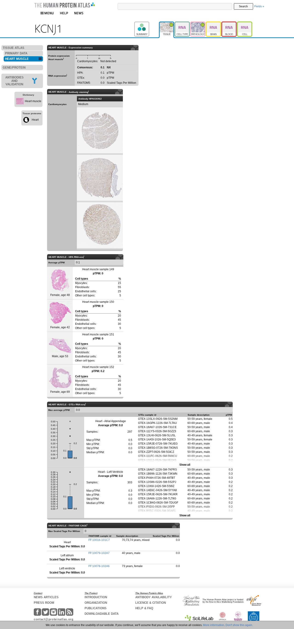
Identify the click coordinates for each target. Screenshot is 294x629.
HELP (64, 13)
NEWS (79, 13)
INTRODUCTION (96, 597)
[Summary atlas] (146, 23)
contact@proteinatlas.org (54, 619)
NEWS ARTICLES (46, 597)
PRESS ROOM (44, 602)
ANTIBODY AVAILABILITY (153, 597)
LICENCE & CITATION (150, 602)
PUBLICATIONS (96, 608)
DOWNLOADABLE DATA (102, 613)
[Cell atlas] (244, 23)
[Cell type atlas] (182, 23)
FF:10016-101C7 (99, 540)
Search (243, 6)
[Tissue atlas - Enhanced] (167, 23)
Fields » (259, 6)
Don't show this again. (239, 625)
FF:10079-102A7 (99, 553)
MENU (49, 13)
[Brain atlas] (213, 23)
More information (213, 625)
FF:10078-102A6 (99, 566)
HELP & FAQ (144, 608)
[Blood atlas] (229, 23)
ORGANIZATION (96, 602)
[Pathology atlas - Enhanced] (198, 23)
